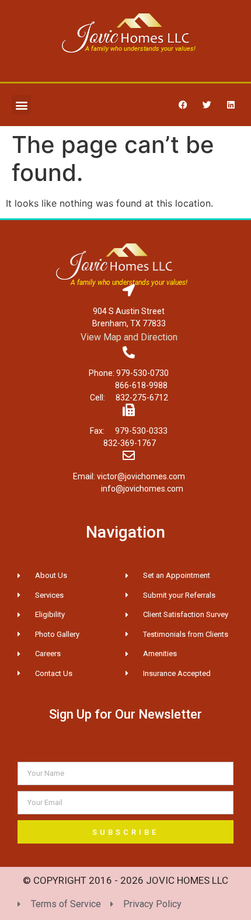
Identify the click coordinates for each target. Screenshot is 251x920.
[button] (21, 104)
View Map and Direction (129, 337)
